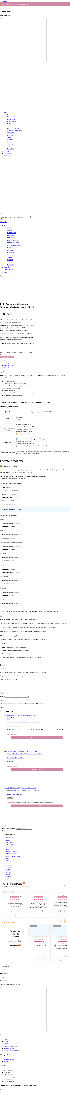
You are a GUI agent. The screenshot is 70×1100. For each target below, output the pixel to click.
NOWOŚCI (7, 151)
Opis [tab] (5, 360)
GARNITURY (11, 117)
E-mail (2, 700)
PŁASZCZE (10, 149)
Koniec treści (3, 1)
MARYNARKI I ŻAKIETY (14, 130)
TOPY (9, 146)
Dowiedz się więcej (12, 734)
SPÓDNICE (10, 137)
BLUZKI (9, 114)
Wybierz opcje (11, 802)
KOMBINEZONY (12, 121)
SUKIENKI (10, 139)
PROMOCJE (7, 155)
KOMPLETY (10, 123)
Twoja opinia (4, 693)
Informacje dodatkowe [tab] (9, 363)
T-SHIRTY (10, 144)
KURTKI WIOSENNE (13, 128)
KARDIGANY (11, 119)
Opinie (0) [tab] (6, 367)
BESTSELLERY (8, 153)
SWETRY (9, 142)
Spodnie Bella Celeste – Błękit (15, 758)
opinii (24, 886)
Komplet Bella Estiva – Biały (15, 794)
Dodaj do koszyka (7, 357)
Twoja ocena (3, 679)
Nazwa (2, 696)
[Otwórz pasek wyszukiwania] (1, 214)
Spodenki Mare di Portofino (15, 726)
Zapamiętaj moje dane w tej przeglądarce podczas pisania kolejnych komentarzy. (23, 703)
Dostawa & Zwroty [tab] (9, 365)
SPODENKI (10, 133)
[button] (64, 886)
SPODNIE (10, 135)
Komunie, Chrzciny (12, 126)
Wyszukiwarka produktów (7, 217)
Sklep (5, 112)
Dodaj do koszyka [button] (12, 766)
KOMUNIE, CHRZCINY (12, 851)
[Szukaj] (1, 219)
